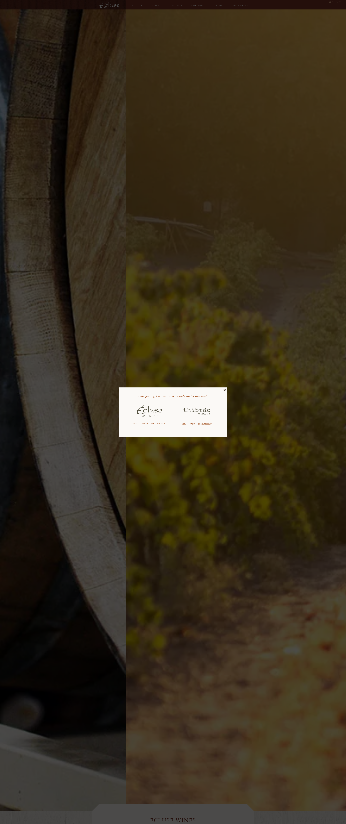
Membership (158, 423)
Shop (145, 423)
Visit (136, 423)
